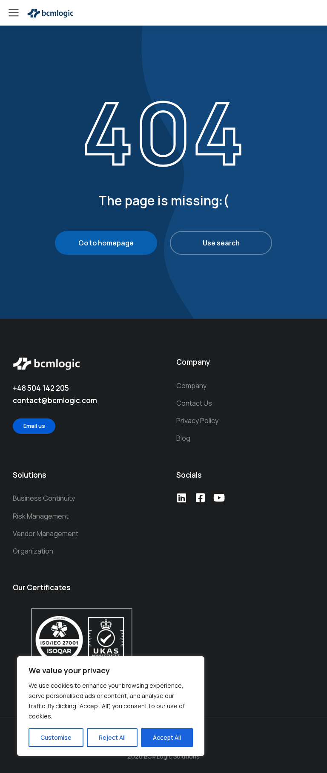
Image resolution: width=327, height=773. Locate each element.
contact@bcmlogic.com (55, 400)
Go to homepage (106, 243)
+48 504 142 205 (41, 388)
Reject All (112, 737)
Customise (56, 737)
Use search (221, 243)
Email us (34, 426)
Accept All (167, 737)
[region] (110, 706)
